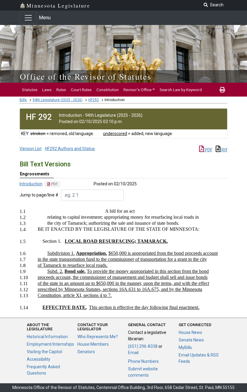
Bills (23, 100)
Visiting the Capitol (44, 351)
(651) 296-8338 (143, 346)
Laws (47, 89)
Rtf (223, 149)
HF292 (93, 100)
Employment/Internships (50, 344)
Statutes (29, 89)
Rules (61, 89)
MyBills (185, 347)
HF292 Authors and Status (70, 148)
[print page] (222, 89)
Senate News (191, 340)
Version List (31, 148)
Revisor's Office (138, 89)
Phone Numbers (143, 361)
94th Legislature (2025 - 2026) (58, 100)
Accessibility (38, 359)
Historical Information (47, 336)
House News (190, 332)
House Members (93, 344)
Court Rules (81, 89)
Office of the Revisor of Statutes (86, 76)
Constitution (107, 89)
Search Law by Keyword (181, 89)
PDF (208, 149)
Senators (86, 351)
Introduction (31, 183)
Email (133, 352)
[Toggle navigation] (28, 18)
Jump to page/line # (39, 195)
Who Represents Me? (97, 336)
